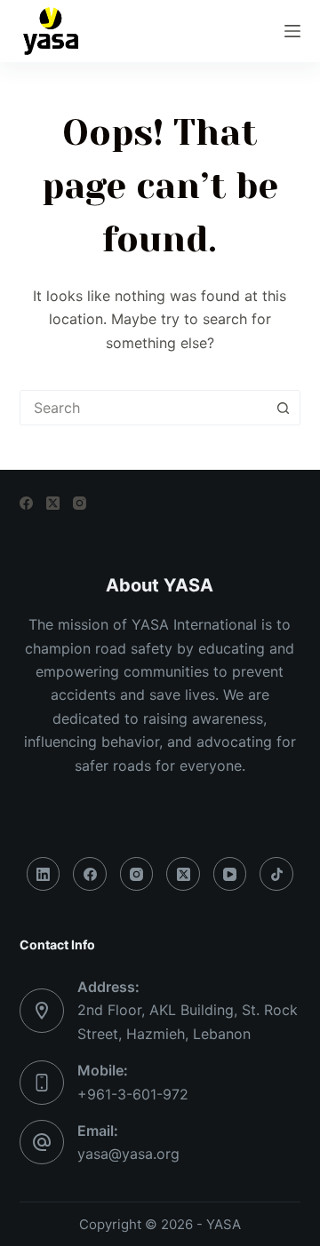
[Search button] (283, 408)
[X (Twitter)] (53, 503)
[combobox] (143, 407)
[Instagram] (79, 503)
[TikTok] (276, 874)
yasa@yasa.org (128, 1154)
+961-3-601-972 (132, 1094)
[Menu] (292, 31)
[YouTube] (230, 874)
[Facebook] (26, 503)
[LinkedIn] (43, 874)
